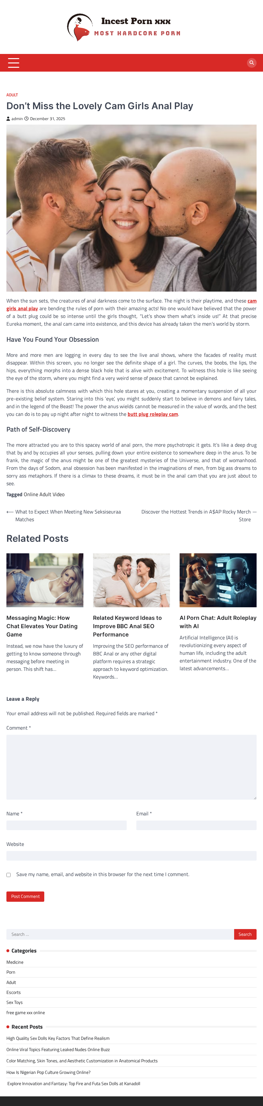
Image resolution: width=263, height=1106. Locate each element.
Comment (18, 728)
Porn (10, 972)
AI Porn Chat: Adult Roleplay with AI (218, 621)
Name (14, 813)
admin (17, 119)
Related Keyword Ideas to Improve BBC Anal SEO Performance (127, 626)
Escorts (13, 992)
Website (15, 844)
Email (144, 813)
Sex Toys (14, 1002)
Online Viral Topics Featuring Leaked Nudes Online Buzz (58, 1049)
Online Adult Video (44, 494)
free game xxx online (25, 1012)
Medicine (14, 962)
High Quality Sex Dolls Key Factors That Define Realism (58, 1038)
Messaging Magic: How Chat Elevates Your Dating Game (42, 626)
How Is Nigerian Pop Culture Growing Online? (48, 1072)
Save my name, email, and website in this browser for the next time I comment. (102, 874)
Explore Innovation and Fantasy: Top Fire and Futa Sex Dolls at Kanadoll (73, 1083)
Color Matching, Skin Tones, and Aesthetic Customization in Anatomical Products (82, 1061)
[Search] (252, 63)
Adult (12, 94)
